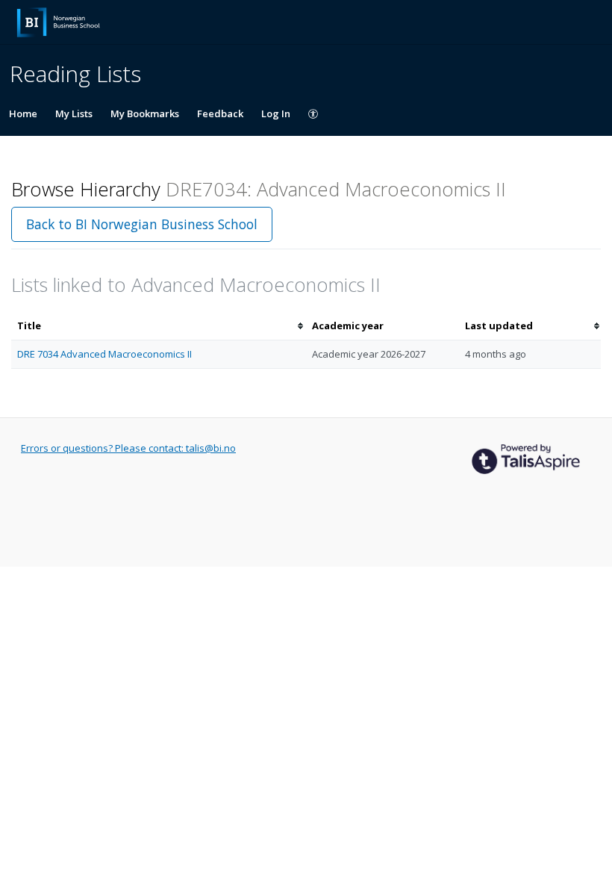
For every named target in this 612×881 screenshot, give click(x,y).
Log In (275, 113)
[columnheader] (158, 326)
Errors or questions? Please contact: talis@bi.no (128, 448)
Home (23, 113)
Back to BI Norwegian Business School (141, 224)
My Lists (74, 113)
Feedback (220, 113)
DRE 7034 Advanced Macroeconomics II (104, 354)
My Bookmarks (144, 113)
